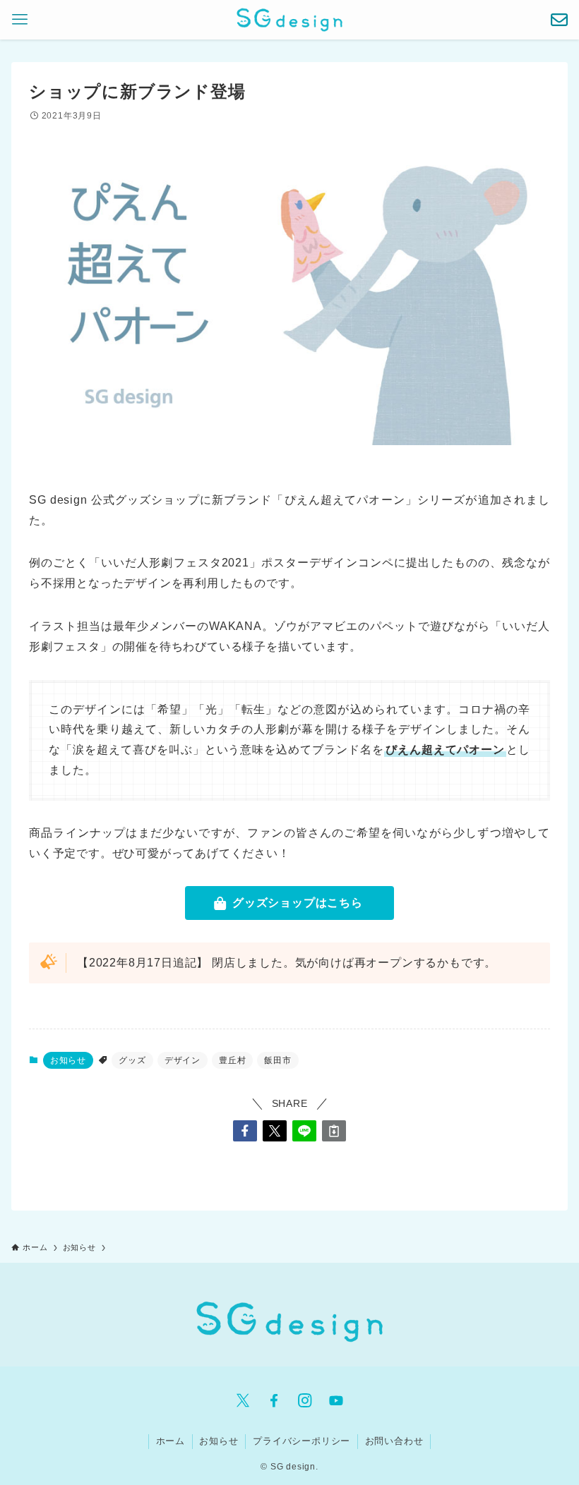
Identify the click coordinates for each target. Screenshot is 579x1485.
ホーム (170, 1441)
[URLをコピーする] (334, 1130)
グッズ (132, 1060)
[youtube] (336, 1400)
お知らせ (68, 1060)
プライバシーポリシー (301, 1441)
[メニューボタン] (20, 20)
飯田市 (277, 1060)
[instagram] (305, 1400)
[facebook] (273, 1400)
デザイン (183, 1060)
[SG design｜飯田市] (289, 20)
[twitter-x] (242, 1400)
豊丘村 (232, 1060)
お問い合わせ (394, 1441)
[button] (245, 1130)
